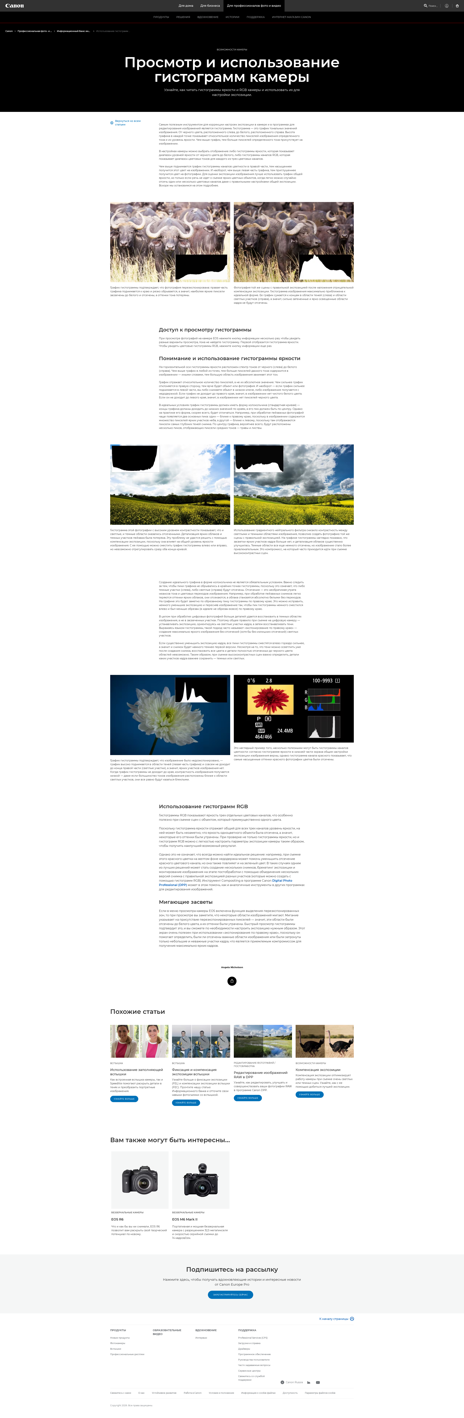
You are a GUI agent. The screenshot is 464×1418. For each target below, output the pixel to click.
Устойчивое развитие (164, 1393)
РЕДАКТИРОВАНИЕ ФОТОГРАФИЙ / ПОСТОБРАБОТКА (254, 1064)
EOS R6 (117, 1219)
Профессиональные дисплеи (127, 1354)
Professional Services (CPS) (253, 1337)
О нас (141, 1393)
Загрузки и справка (249, 1343)
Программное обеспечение (254, 1354)
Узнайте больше (124, 1099)
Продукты (161, 17)
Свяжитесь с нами (120, 1393)
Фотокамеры (117, 1343)
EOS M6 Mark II (185, 1219)
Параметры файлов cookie (320, 1393)
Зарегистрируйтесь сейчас (230, 1295)
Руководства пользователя (254, 1359)
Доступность (290, 1393)
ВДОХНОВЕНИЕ (207, 17)
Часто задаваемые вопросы (254, 1365)
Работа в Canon (193, 1393)
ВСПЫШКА (116, 1063)
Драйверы (244, 1348)
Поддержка (256, 17)
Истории (232, 17)
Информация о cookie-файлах (258, 1393)
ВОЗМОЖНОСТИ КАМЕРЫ (232, 49)
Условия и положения (221, 1393)
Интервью (201, 1337)
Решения (183, 17)
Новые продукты (120, 1337)
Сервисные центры (249, 1370)
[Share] (232, 981)
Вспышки (115, 1348)
